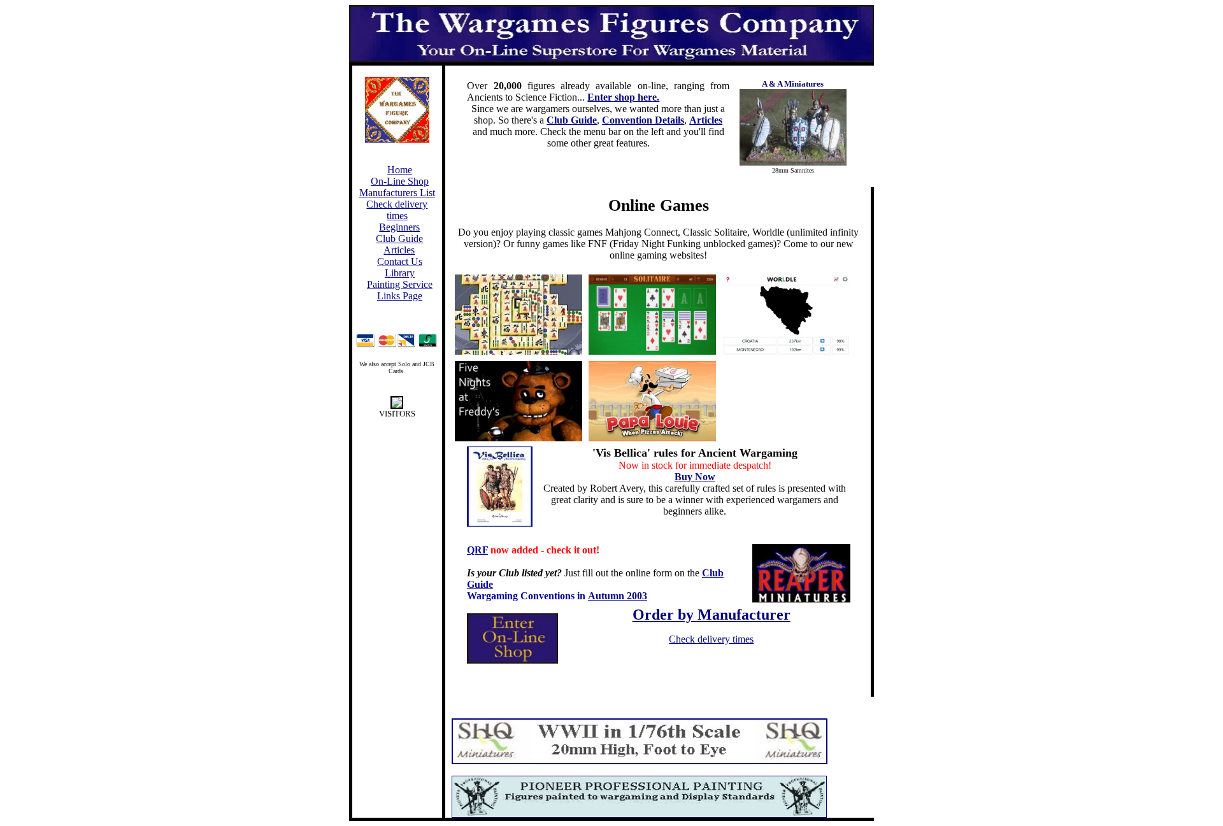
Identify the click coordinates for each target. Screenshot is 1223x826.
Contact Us (399, 261)
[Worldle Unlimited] (786, 314)
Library (400, 272)
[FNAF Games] (518, 401)
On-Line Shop (400, 181)
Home (399, 169)
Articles (399, 250)
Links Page (399, 295)
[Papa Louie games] (652, 401)
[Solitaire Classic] (652, 314)
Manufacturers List (397, 192)
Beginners (399, 227)
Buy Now (695, 476)
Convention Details (643, 120)
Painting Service (400, 284)
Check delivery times (396, 210)
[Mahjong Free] (518, 314)
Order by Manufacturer (711, 614)
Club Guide (399, 238)
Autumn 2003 (617, 595)
